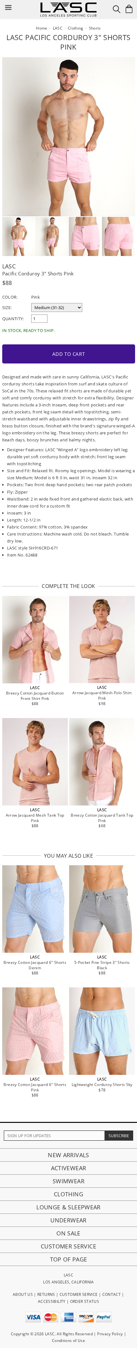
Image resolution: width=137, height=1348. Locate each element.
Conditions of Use (68, 1340)
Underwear (68, 1220)
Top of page (68, 1259)
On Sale (68, 1233)
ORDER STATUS (84, 1301)
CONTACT (111, 1294)
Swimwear (68, 1181)
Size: (7, 307)
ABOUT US (23, 1294)
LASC (9, 266)
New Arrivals (68, 1155)
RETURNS (46, 1294)
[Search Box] (116, 9)
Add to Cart (68, 354)
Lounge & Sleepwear (68, 1207)
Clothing (68, 1194)
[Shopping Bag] (129, 9)
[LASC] (68, 5)
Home (41, 28)
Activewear (68, 1168)
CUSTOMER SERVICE (79, 1294)
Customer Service (68, 1246)
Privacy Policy (110, 1334)
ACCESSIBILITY (52, 1301)
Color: (10, 297)
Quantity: (13, 318)
